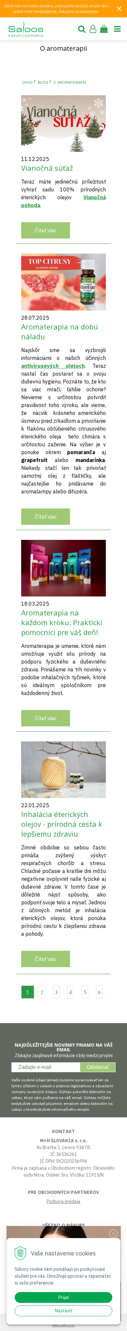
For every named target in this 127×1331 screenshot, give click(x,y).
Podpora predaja (63, 1201)
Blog (43, 82)
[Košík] (104, 29)
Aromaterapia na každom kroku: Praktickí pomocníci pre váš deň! (61, 622)
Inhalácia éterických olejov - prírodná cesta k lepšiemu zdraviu (61, 824)
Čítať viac (46, 230)
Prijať (63, 1297)
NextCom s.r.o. (63, 1325)
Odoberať (98, 1067)
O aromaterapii (69, 82)
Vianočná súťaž (47, 168)
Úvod (27, 82)
